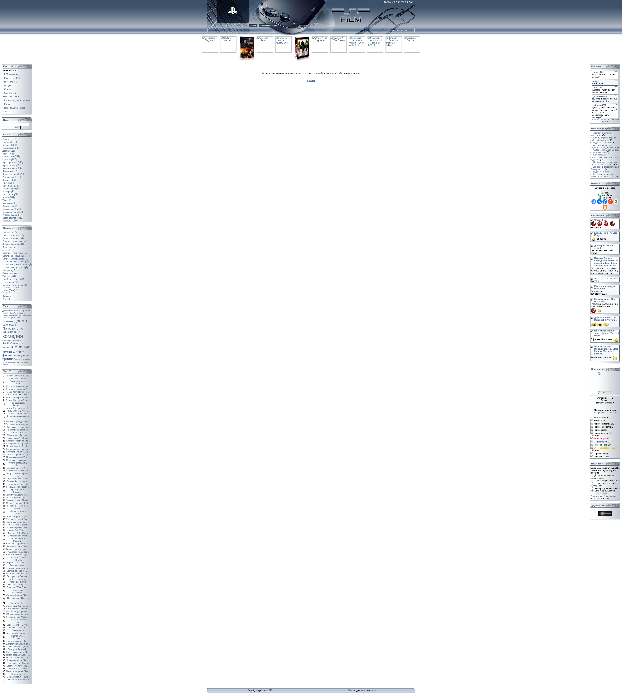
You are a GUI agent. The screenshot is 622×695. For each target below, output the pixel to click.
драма (20, 321)
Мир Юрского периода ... (18, 474)
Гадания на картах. (602, 142)
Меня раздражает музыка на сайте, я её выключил (605, 489)
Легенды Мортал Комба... (18, 382)
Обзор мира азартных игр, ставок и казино (604, 151)
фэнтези (7, 355)
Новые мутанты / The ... (18, 457)
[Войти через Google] (616, 201)
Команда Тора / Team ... (18, 487)
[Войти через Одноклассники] (605, 207)
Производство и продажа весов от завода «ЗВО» (604, 163)
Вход (275, 25)
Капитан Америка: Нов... (18, 397)
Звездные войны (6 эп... (18, 646)
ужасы (25, 355)
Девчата (18, 508)
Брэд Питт (14, 313)
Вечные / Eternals (18, 378)
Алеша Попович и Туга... (18, 677)
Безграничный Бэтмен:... (18, 637)
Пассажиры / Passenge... (18, 591)
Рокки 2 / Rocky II (18, 582)
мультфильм (13, 351)
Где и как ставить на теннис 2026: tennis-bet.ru (602, 175)
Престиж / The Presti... (18, 587)
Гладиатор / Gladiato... (18, 552)
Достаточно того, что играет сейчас (602, 476)
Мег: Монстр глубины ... (18, 611)
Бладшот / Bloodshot (18, 484)
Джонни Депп (7, 311)
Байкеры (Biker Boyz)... (18, 625)
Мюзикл (16, 355)
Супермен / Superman (18, 427)
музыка (5, 347)
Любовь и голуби (18, 565)
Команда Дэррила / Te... (18, 633)
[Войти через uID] (593, 201)
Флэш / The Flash (18, 413)
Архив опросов (611, 496)
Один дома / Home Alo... (18, 652)
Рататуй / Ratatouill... (18, 649)
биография (7, 340)
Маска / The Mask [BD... (18, 503)
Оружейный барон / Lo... (18, 606)
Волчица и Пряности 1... (18, 543)
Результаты (596, 496)
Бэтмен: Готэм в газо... (18, 481)
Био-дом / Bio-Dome (18, 533)
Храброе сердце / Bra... (18, 660)
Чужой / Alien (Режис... (18, 579)
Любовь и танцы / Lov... (18, 546)
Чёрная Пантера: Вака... (18, 376)
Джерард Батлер (15, 315)
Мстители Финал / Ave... (18, 452)
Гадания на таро (601, 172)
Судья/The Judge (18, 603)
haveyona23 (599, 412)
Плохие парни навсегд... (18, 454)
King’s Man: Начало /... (17, 392)
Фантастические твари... (18, 386)
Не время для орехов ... (18, 680)
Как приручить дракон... (18, 443)
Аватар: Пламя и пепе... (18, 441)
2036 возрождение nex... (18, 614)
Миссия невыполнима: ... (18, 417)
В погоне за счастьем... (18, 573)
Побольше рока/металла (606, 480)
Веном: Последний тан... (18, 400)
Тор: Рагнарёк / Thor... (18, 478)
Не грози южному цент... (18, 568)
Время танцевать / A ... (18, 495)
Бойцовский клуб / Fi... (18, 468)
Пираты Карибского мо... (18, 516)
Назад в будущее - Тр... (18, 657)
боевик (7, 321)
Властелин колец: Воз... (18, 644)
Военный (17, 341)
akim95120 (611, 412)
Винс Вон (20, 359)
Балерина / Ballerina (18, 430)
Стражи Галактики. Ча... (18, 470)
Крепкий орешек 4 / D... (18, 571)
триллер (9, 359)
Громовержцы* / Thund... (18, 438)
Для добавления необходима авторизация (605, 120)
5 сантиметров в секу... (18, 522)
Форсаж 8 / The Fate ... (18, 506)
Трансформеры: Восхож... (18, 404)
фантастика (9, 343)
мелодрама (9, 325)
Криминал (7, 332)
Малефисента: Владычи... (18, 539)
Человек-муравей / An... (18, 519)
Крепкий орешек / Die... (18, 527)
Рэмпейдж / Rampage (18, 608)
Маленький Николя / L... (18, 460)
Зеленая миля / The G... (18, 500)
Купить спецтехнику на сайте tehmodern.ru (603, 139)
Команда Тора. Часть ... (18, 617)
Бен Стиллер (19, 311)
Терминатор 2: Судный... (18, 655)
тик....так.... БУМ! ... (18, 411)
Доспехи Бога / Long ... (18, 668)
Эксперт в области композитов (600, 134)
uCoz (373, 690)
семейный (20, 346)
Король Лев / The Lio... (18, 530)
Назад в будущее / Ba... (18, 671)
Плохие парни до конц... (18, 421)
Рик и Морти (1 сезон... (18, 525)
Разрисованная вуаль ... (18, 536)
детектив (20, 343)
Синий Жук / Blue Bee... (18, 394)
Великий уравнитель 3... (18, 408)
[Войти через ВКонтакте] (599, 201)
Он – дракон (18, 630)
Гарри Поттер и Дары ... (18, 549)
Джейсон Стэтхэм (15, 362)
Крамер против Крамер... (18, 490)
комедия (12, 336)
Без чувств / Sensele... (18, 576)
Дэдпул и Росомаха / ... (18, 389)
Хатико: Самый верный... (18, 558)
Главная (253, 25)
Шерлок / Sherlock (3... (18, 666)
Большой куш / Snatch (18, 663)
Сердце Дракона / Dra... (18, 595)
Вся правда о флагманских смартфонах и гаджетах (604, 157)
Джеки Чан (27, 315)
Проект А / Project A (18, 584)
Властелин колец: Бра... (18, 641)
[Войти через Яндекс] (610, 201)
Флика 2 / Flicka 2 (18, 627)
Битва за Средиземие (11, 318)
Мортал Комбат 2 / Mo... (18, 446)
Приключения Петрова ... (18, 599)
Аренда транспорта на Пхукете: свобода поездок (603, 146)
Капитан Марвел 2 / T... (18, 432)
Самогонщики (18, 674)
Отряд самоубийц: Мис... (18, 464)
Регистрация (265, 25)
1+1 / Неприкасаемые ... (18, 497)
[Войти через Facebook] (604, 201)
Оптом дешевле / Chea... (18, 620)
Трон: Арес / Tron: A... (18, 435)
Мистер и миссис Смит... (18, 512)
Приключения (13, 328)
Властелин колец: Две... (18, 554)
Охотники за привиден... (18, 424)
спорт (17, 332)
